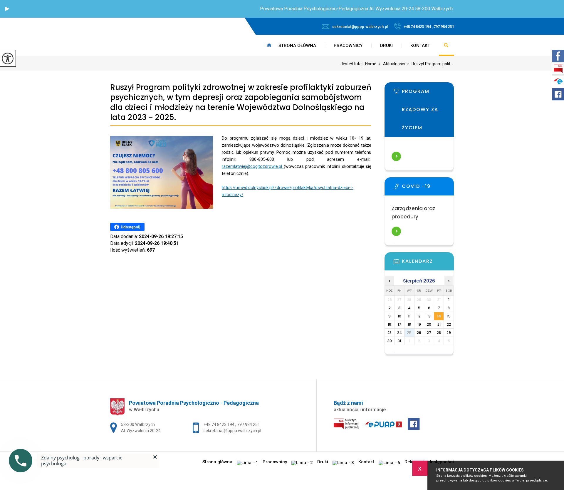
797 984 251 (248, 424)
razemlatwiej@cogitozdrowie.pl (253, 166)
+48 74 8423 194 (219, 424)
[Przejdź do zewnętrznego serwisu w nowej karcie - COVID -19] (428, 188)
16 (389, 324)
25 (409, 332)
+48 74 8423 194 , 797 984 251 (429, 26)
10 (399, 316)
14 (439, 316)
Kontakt (420, 45)
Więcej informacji (396, 156)
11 (409, 316)
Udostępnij (130, 227)
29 (448, 332)
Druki (386, 45)
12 (419, 316)
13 (429, 316)
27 (429, 332)
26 (419, 332)
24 (399, 332)
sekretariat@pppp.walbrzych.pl (360, 26)
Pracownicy (348, 45)
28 (439, 332)
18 (409, 324)
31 (399, 340)
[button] (7, 9)
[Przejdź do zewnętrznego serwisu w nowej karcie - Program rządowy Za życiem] (428, 93)
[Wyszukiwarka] (446, 45)
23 (389, 332)
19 (419, 324)
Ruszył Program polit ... (430, 64)
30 (389, 340)
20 (429, 324)
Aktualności (392, 64)
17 (399, 324)
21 (439, 324)
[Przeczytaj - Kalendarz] (428, 263)
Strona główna (297, 45)
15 (449, 316)
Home (370, 64)
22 (449, 324)
